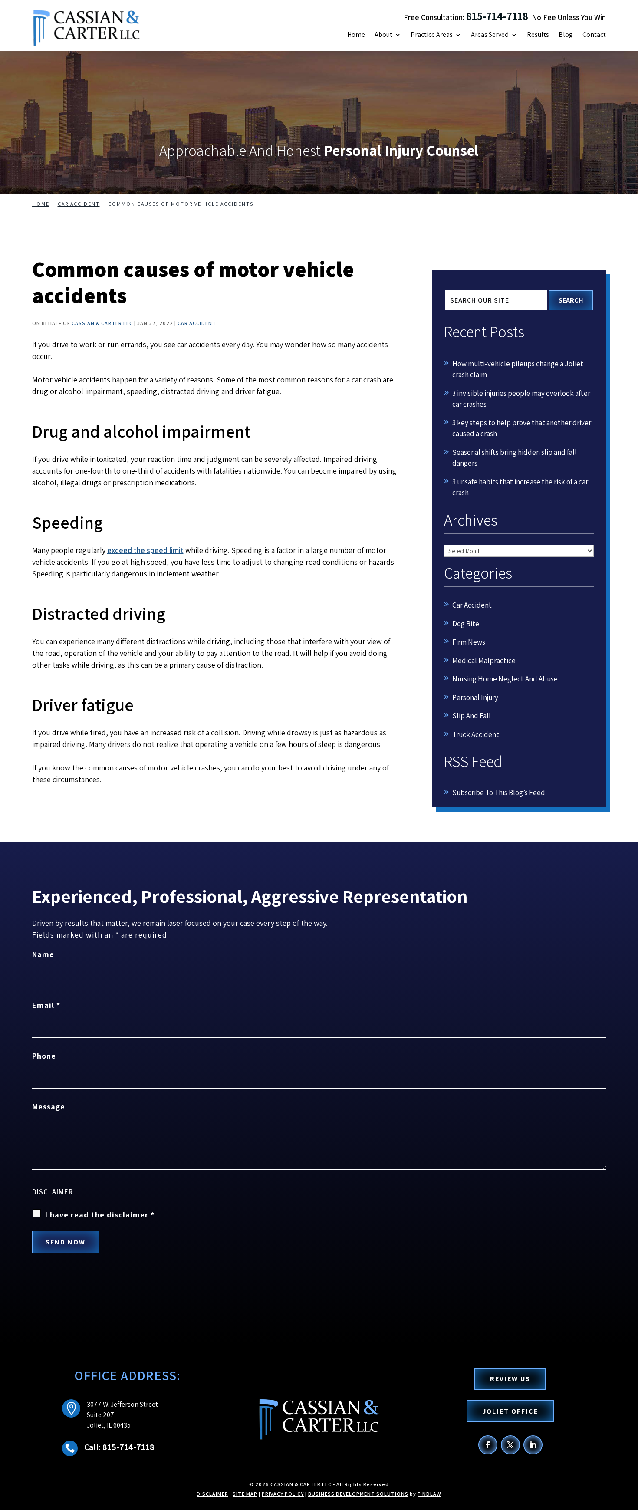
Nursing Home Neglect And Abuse (505, 679)
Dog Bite (465, 623)
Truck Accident (475, 734)
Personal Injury (475, 697)
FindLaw (429, 1493)
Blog (566, 35)
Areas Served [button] (490, 35)
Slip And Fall (471, 715)
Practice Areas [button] (432, 35)
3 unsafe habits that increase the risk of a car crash (520, 487)
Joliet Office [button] (510, 1411)
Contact (594, 35)
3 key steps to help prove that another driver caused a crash (521, 428)
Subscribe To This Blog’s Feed (498, 792)
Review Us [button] (510, 1378)
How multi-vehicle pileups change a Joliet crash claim (517, 369)
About (383, 35)
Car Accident (197, 323)
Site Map (245, 1493)
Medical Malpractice (484, 660)
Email (46, 1005)
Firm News (468, 642)
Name (43, 954)
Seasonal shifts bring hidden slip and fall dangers (514, 457)
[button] (629, 1447)
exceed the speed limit (145, 550)
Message (48, 1107)
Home (356, 35)
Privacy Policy (283, 1493)
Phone (44, 1056)
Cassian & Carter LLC (102, 323)
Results (538, 35)
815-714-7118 (497, 16)
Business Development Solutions (358, 1493)
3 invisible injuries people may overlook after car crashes (521, 398)
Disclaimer (52, 1192)
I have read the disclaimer (100, 1215)
